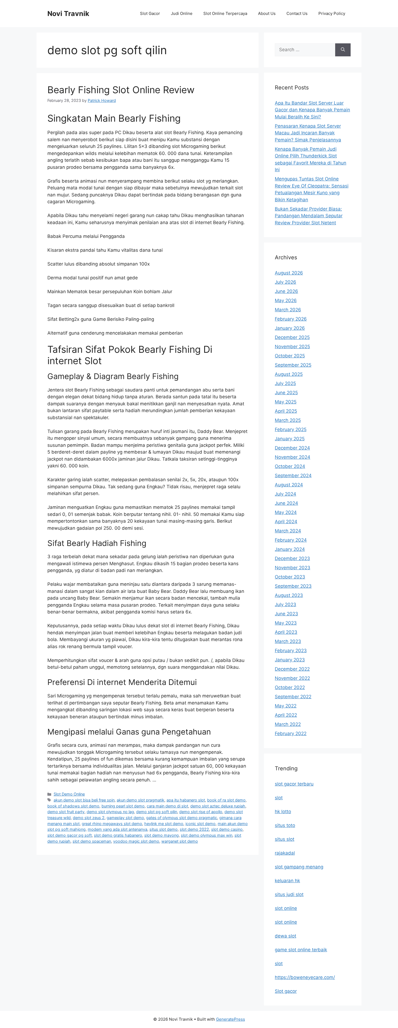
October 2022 (290, 687)
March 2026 (288, 309)
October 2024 (290, 466)
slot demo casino (227, 829)
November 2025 (292, 346)
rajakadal (285, 853)
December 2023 (292, 558)
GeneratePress (230, 1019)
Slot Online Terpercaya (225, 13)
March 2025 (288, 420)
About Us (267, 13)
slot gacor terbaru (294, 784)
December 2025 (292, 337)
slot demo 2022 (194, 829)
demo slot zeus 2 (89, 817)
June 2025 (286, 392)
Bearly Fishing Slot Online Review (120, 89)
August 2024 (289, 484)
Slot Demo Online (69, 794)
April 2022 (286, 715)
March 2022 (288, 724)
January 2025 (290, 438)
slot (279, 797)
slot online (286, 908)
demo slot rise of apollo (200, 811)
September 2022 (293, 696)
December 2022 (292, 669)
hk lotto (283, 811)
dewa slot (285, 936)
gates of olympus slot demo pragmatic (181, 817)
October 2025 (290, 355)
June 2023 (286, 613)
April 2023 (286, 632)
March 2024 (288, 531)
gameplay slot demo (125, 817)
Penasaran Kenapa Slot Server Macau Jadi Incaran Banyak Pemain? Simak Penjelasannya (308, 133)
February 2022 (290, 733)
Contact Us (297, 13)
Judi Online (182, 13)
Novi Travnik (68, 13)
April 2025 (286, 411)
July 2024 (285, 494)
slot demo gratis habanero (118, 835)
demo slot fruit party (65, 811)
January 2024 (290, 549)
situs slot (284, 839)
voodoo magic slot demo (136, 841)
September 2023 (293, 586)
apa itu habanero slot (186, 800)
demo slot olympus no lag (110, 811)
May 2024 (286, 512)
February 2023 (291, 650)
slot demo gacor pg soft (69, 835)
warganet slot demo (179, 841)
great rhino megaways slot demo (112, 823)
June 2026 (286, 291)
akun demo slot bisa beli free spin (84, 800)
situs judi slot (289, 894)
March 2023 (288, 641)
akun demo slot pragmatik (140, 800)
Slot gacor (286, 991)
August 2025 (289, 374)
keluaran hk (287, 880)
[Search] (343, 49)
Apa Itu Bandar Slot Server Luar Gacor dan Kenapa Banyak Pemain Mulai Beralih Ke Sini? (312, 109)
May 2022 (285, 706)
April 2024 (286, 521)
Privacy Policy (331, 13)
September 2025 (293, 365)
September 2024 (293, 475)
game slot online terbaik (301, 949)
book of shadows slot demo (73, 806)
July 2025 (285, 383)
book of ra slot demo (226, 800)
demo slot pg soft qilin (156, 811)
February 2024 (291, 540)
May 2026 (286, 300)
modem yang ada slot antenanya (117, 829)
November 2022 (292, 678)
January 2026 (290, 328)
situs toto (285, 825)
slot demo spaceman (92, 841)
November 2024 (292, 457)
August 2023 (289, 595)
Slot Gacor (150, 13)
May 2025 (285, 402)
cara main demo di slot (167, 806)
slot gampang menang (299, 866)
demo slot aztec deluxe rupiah (217, 806)
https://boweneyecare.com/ (305, 977)
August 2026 (289, 273)
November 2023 (292, 567)
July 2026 (285, 282)
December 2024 (292, 448)
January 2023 (290, 659)
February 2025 (290, 429)
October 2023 (290, 577)
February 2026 (291, 319)
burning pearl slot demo (123, 806)
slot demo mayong (161, 835)
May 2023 (286, 623)
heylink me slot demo (163, 823)
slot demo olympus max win (206, 835)
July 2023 (285, 604)
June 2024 (286, 503)
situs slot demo (163, 829)
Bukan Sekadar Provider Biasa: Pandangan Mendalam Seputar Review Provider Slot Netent (308, 215)
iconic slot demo (200, 823)
